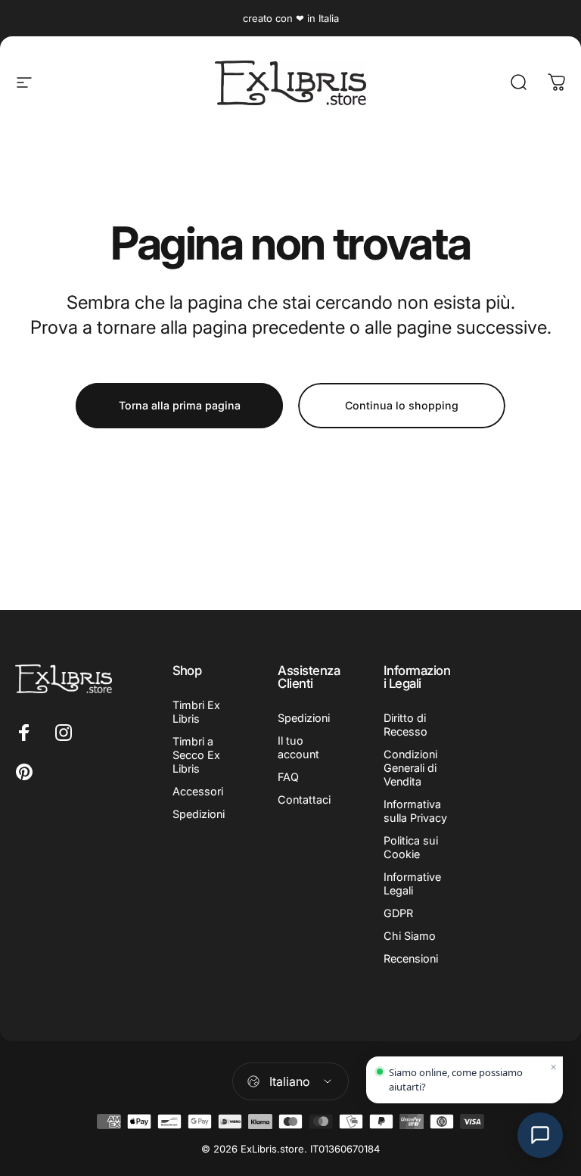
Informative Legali (412, 883)
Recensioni (411, 958)
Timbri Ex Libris (196, 711)
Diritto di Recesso (405, 724)
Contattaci (304, 799)
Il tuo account (298, 747)
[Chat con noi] (540, 1135)
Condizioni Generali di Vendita (410, 768)
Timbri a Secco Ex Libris (196, 755)
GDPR (398, 913)
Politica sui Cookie (411, 847)
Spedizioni (198, 813)
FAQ (288, 776)
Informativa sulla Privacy (415, 811)
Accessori (197, 791)
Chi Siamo (410, 935)
